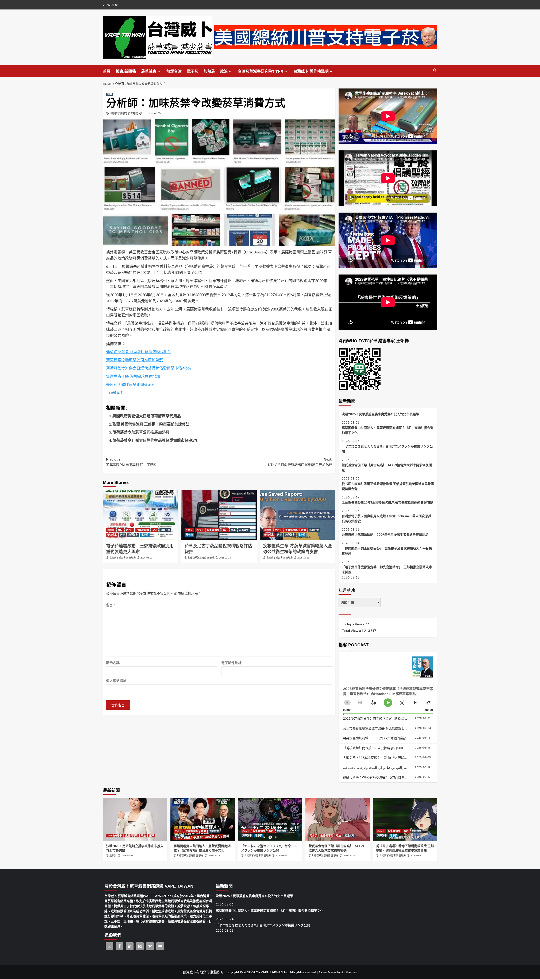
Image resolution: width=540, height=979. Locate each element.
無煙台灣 (174, 71)
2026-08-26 (127, 855)
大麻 (120, 530)
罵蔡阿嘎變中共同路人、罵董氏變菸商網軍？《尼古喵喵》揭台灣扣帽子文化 (387, 430)
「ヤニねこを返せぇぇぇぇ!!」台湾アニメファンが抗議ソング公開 (387, 448)
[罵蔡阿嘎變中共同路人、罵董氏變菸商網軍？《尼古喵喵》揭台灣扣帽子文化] (202, 819)
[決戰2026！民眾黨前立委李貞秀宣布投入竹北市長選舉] (135, 819)
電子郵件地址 (231, 663)
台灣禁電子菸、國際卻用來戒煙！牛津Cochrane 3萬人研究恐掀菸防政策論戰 (386, 518)
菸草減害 (148, 71)
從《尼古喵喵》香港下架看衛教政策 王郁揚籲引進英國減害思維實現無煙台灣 (388, 486)
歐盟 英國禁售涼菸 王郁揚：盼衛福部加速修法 (151, 424)
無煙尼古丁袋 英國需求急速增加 (133, 376)
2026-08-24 (214, 855)
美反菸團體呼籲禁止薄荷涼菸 (130, 384)
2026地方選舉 (114, 835)
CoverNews (327, 972)
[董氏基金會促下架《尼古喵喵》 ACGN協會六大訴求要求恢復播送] (337, 819)
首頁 (107, 71)
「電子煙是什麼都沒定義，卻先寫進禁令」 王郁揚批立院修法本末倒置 (387, 569)
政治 (224, 71)
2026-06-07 (146, 557)
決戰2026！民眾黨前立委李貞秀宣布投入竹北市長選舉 (380, 414)
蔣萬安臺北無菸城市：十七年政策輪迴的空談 (374, 738)
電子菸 (192, 71)
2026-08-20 (349, 855)
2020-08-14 (150, 113)
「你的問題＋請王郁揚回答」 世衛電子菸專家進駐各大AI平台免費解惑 (387, 550)
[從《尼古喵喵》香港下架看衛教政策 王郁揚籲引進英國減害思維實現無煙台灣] (405, 819)
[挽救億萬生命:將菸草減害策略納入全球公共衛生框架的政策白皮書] (297, 515)
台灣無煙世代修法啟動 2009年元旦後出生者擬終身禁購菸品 (385, 534)
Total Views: (352, 630)
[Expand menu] (158, 71)
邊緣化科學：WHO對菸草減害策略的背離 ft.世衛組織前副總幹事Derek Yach (397, 777)
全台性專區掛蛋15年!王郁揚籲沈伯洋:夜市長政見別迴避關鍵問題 (387, 502)
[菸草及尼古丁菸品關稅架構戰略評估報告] (219, 515)
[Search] (434, 70)
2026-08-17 (416, 855)
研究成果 (112, 534)
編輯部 (112, 855)
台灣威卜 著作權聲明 (311, 71)
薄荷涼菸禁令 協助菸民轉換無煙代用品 (138, 351)
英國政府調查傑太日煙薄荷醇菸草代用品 (146, 416)
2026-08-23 (281, 855)
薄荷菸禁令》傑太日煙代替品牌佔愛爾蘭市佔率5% (148, 368)
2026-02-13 (225, 557)
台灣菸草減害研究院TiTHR (260, 71)
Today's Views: (354, 624)
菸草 (109, 94)
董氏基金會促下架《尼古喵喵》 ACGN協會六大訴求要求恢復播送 (387, 467)
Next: (300, 462)
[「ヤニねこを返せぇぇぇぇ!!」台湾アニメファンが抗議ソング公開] (270, 819)
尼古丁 (129, 530)
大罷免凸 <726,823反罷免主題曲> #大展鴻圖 (375, 758)
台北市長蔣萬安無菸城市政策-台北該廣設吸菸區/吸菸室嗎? (384, 728)
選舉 (151, 835)
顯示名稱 (113, 663)
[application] (388, 698)
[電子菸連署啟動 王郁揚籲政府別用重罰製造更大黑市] (140, 515)
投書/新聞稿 (126, 71)
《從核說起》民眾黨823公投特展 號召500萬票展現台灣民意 (385, 748)
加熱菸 (209, 71)
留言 (110, 605)
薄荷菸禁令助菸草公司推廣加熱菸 (134, 360)
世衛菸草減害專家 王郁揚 (124, 113)
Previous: (131, 462)
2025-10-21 (303, 557)
